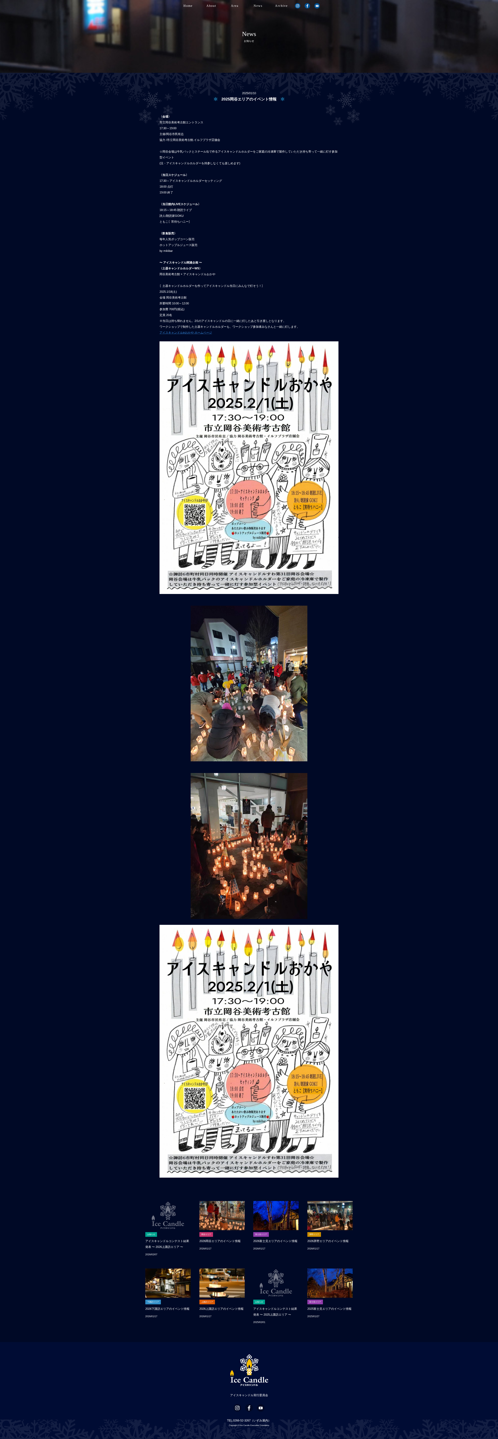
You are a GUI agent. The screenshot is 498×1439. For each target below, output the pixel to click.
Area (234, 5)
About (211, 5)
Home (188, 5)
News (258, 5)
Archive (281, 5)
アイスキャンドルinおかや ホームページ (186, 332)
